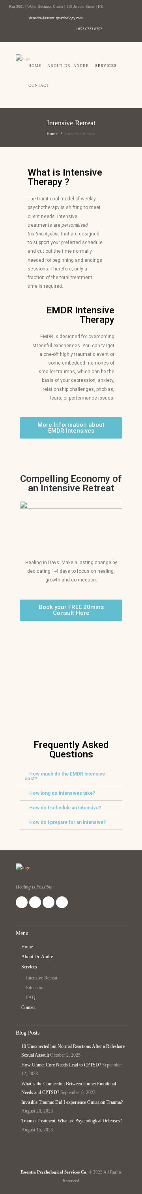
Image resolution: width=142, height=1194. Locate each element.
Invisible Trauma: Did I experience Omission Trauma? (72, 1102)
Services (106, 65)
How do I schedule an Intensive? (65, 808)
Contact (38, 85)
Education (35, 987)
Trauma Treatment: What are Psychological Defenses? (71, 1121)
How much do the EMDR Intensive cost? (64, 776)
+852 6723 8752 (89, 29)
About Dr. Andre (68, 65)
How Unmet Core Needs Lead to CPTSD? (61, 1065)
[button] (71, 428)
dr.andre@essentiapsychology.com (56, 18)
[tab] (71, 776)
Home (34, 65)
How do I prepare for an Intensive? (67, 822)
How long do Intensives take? (62, 793)
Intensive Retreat (41, 978)
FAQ (31, 997)
